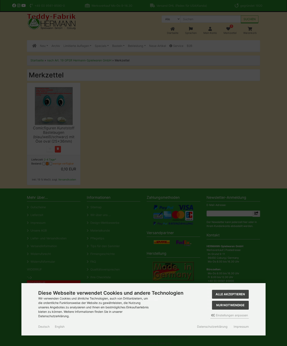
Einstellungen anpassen (231, 315)
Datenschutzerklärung (212, 326)
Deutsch (44, 326)
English (60, 326)
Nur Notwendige (230, 305)
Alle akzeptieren (230, 294)
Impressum (241, 326)
